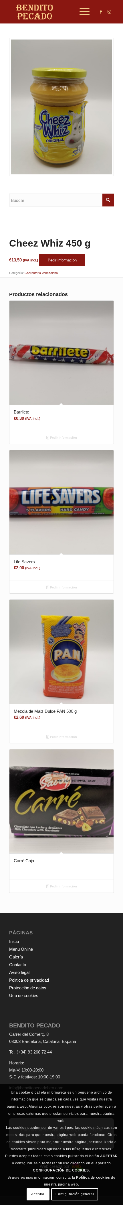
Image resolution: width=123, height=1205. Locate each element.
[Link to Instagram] (109, 11)
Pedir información (63, 437)
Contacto (17, 964)
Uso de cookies (23, 995)
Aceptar (37, 1194)
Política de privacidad (29, 980)
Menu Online (21, 949)
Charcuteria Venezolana (41, 273)
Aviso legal (19, 972)
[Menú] (82, 11)
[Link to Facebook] (101, 11)
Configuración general (74, 1194)
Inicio (14, 941)
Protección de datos (27, 987)
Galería (16, 956)
